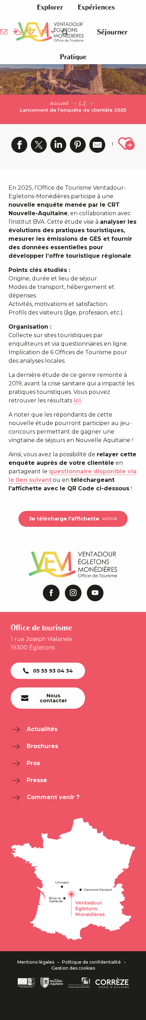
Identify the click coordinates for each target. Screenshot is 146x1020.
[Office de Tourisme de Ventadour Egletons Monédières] (50, 32)
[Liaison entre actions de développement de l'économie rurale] (26, 982)
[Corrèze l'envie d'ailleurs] (112, 982)
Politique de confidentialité (91, 962)
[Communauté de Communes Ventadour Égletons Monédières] (79, 982)
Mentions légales (35, 962)
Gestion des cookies (73, 968)
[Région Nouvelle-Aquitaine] (51, 982)
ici (77, 400)
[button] (50, 7)
